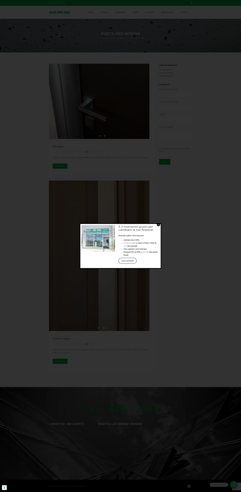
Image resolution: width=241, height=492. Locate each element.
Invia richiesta (127, 260)
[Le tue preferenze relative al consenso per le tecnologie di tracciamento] (4, 487)
